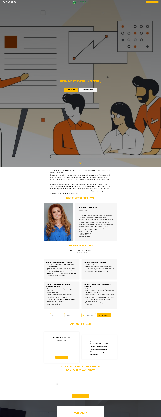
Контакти (90, 6)
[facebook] (6, 2)
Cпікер (77, 6)
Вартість (83, 6)
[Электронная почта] (15, 2)
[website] (12, 2)
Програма (70, 6)
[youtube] (9, 2)
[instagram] (4, 2)
